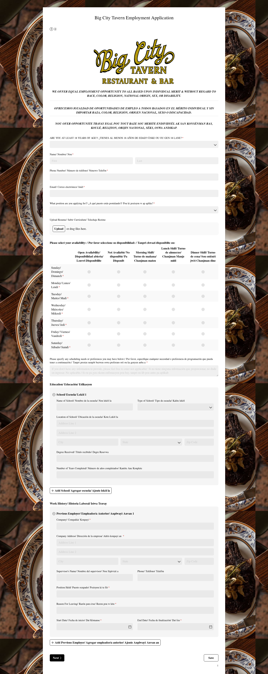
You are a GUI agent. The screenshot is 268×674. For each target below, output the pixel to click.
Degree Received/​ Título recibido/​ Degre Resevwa (82, 452)
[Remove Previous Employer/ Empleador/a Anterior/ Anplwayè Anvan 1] (54, 514)
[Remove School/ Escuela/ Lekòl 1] (54, 395)
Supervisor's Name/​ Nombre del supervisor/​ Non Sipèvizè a (88, 571)
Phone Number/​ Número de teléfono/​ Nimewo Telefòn (83, 170)
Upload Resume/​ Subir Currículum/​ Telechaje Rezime (78, 219)
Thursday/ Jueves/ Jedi (58, 322)
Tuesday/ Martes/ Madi (59, 296)
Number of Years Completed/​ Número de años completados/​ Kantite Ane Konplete (99, 468)
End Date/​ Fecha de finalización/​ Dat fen (163, 620)
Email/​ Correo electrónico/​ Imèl (72, 187)
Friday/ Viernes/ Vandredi (60, 334)
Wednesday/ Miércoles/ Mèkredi (58, 309)
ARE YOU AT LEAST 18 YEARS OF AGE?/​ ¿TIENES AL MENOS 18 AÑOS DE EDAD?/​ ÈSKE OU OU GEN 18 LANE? (121, 138)
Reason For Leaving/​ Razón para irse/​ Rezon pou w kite (91, 603)
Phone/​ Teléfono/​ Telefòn (150, 571)
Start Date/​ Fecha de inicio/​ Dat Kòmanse (83, 620)
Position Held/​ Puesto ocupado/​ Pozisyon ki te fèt (87, 587)
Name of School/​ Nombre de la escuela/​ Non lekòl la (84, 400)
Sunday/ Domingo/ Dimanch (57, 272)
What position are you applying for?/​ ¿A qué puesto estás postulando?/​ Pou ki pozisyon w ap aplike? (107, 203)
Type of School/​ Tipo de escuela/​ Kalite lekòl (161, 400)
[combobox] (134, 144)
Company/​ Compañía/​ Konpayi (78, 519)
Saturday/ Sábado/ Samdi (60, 345)
